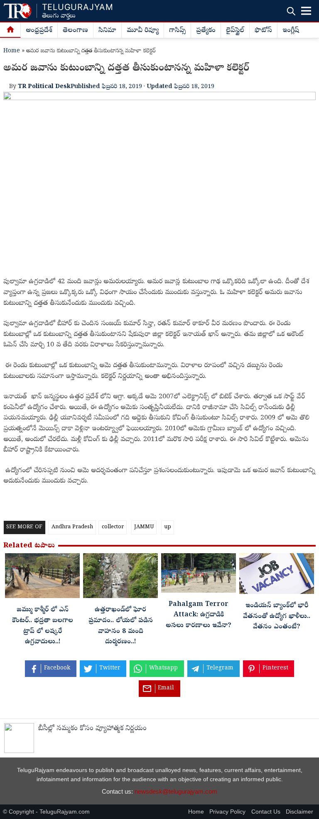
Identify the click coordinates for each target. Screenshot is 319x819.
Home (11, 51)
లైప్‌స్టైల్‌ (235, 30)
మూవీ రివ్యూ (143, 30)
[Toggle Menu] (306, 10)
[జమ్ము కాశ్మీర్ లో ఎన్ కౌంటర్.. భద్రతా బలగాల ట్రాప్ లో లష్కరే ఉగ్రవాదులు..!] (42, 578)
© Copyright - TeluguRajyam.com (46, 812)
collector (113, 527)
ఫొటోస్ (263, 30)
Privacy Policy (227, 812)
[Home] (10, 30)
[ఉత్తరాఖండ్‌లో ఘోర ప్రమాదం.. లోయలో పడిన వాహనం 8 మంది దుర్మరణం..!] (120, 578)
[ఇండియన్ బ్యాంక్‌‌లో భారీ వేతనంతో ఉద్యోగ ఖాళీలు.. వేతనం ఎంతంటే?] (276, 575)
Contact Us (265, 812)
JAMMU (144, 527)
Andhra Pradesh (72, 527)
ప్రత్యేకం (206, 30)
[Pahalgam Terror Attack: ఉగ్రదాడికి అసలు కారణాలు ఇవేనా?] (198, 575)
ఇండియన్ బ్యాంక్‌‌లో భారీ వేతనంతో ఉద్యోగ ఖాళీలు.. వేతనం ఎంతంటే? (276, 616)
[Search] (291, 11)
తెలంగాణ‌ (75, 30)
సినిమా (107, 30)
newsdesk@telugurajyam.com (176, 791)
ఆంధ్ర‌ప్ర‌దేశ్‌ (39, 30)
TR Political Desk (44, 87)
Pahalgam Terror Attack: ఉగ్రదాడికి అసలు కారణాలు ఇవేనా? (198, 615)
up (167, 527)
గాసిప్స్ (177, 30)
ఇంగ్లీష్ (290, 30)
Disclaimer (299, 812)
